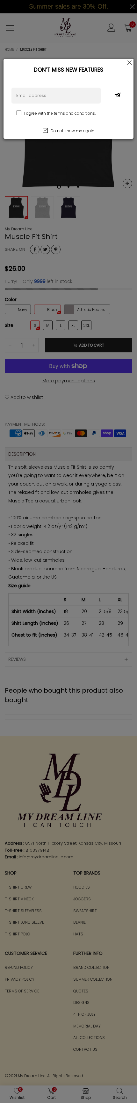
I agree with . (60, 113)
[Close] (129, 62)
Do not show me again (72, 130)
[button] (118, 96)
